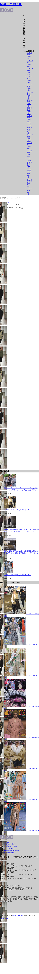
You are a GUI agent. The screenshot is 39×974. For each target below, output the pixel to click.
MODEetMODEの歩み (12, 850)
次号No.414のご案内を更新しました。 (17, 575)
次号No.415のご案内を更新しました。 (17, 510)
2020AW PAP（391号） (30, 103)
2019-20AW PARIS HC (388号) (29, 128)
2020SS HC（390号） (29, 111)
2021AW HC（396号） (30, 63)
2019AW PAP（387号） (30, 138)
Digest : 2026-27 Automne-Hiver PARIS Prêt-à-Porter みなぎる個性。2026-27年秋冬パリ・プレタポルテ (21, 553)
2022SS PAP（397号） (29, 56)
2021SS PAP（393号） (29, 87)
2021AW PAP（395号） (30, 71)
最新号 (24, 24)
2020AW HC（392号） (30, 95)
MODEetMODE (11, 4)
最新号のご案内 (9, 844)
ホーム (24, 17)
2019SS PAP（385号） (29, 153)
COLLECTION (28, 51)
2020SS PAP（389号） (29, 119)
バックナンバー (24, 42)
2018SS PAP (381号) (29, 191)
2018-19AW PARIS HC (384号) (29, 163)
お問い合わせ (9, 852)
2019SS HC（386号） (29, 145)
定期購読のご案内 (10, 846)
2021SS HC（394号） (29, 79)
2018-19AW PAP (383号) (29, 173)
